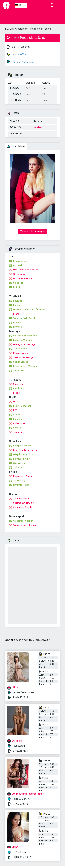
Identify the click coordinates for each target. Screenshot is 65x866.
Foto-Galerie (18, 146)
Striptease (18, 384)
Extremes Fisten (21, 485)
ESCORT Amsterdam (16, 28)
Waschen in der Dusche (25, 318)
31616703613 (20, 697)
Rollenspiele (19, 423)
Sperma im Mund (21, 498)
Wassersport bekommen (25, 525)
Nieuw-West (20, 54)
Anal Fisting (19, 480)
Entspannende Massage (25, 366)
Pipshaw (17, 322)
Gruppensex (19, 274)
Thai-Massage (20, 348)
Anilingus (18, 467)
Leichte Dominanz (22, 406)
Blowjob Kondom (22, 445)
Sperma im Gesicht (22, 507)
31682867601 (20, 750)
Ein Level (17, 265)
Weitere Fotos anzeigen (32, 231)
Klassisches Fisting (23, 476)
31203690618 (20, 803)
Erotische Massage (22, 340)
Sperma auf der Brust (23, 503)
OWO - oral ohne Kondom (26, 269)
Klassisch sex (20, 261)
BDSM (16, 410)
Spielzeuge (18, 282)
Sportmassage (20, 361)
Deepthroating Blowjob (24, 454)
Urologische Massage (24, 344)
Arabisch (39, 127)
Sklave (16, 414)
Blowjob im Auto (21, 458)
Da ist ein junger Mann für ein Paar (30, 309)
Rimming (17, 327)
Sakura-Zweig (20, 370)
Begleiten (18, 300)
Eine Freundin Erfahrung (25, 450)
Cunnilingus (19, 463)
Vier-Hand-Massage (23, 357)
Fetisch (16, 287)
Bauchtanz (18, 388)
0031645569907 (21, 46)
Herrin (16, 401)
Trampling (18, 432)
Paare (16, 313)
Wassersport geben (23, 520)
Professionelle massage (25, 335)
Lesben (17, 392)
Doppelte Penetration (23, 278)
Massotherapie (20, 353)
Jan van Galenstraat (23, 62)
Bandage (17, 427)
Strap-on (17, 419)
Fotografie (18, 305)
